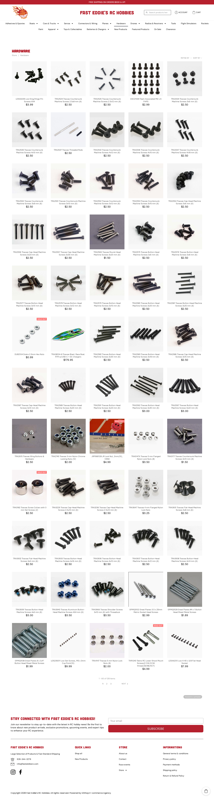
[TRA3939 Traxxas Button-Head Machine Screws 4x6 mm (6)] (29, 589)
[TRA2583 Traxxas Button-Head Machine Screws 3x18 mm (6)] (145, 334)
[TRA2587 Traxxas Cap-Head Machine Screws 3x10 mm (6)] (29, 385)
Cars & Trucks (49, 23)
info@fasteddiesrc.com (27, 764)
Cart (198, 12)
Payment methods (171, 764)
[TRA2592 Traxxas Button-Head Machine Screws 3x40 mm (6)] (145, 385)
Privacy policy (169, 759)
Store (14, 55)
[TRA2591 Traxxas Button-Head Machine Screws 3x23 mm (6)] (107, 385)
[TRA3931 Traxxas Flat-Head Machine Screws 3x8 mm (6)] (184, 487)
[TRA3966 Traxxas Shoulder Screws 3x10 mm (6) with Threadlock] (107, 589)
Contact (122, 759)
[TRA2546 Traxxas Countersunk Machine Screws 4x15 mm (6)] (145, 129)
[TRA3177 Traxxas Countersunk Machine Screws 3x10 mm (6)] (184, 436)
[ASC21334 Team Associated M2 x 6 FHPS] (145, 78)
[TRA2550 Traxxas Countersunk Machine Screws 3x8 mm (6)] (29, 180)
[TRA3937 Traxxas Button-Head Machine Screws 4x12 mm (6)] (145, 538)
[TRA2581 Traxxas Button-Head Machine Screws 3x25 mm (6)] (184, 283)
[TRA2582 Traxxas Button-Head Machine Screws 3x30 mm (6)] (107, 334)
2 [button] (106, 684)
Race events (124, 764)
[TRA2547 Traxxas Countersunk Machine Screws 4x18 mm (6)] (184, 129)
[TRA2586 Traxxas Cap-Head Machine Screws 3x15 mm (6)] (184, 334)
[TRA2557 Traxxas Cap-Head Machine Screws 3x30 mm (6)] (68, 232)
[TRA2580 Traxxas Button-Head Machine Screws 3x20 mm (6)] (145, 283)
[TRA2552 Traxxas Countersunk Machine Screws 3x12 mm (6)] (107, 180)
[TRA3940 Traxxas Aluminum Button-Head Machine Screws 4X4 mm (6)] (68, 589)
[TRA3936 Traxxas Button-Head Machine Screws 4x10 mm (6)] (107, 538)
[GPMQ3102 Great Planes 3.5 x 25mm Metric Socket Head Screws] (145, 589)
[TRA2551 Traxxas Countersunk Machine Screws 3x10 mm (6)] (68, 180)
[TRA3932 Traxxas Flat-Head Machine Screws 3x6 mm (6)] (29, 538)
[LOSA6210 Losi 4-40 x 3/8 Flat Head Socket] (184, 640)
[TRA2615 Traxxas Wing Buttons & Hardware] (29, 436)
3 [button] (110, 684)
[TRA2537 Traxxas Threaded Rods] (68, 129)
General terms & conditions (175, 753)
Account (182, 12)
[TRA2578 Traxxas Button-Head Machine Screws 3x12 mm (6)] (68, 283)
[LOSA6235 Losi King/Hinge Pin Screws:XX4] (29, 78)
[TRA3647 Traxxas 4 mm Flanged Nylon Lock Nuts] (145, 487)
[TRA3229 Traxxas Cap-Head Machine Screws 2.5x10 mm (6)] (68, 487)
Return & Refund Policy (173, 775)
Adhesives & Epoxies (15, 23)
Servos (67, 23)
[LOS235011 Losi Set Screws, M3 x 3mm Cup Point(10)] (68, 640)
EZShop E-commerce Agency (96, 793)
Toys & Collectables (73, 29)
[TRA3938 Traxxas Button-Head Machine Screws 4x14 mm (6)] (184, 538)
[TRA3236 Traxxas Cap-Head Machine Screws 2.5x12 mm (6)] (107, 487)
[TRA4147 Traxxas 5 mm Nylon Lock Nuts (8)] (107, 640)
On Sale (157, 29)
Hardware (121, 23)
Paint (41, 29)
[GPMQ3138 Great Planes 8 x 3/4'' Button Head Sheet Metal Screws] (29, 640)
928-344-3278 (24, 759)
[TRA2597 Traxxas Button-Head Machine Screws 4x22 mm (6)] (184, 385)
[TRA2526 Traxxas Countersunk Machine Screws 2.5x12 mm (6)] (107, 78)
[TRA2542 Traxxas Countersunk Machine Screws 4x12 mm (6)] (107, 129)
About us (123, 753)
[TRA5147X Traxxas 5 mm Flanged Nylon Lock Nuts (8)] (145, 436)
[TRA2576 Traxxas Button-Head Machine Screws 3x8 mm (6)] (184, 232)
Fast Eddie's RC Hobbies (107, 12)
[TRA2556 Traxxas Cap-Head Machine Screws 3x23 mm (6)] (29, 232)
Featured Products (140, 29)
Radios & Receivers (154, 23)
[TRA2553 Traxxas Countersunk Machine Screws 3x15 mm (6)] (145, 180)
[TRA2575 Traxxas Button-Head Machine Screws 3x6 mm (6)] (145, 232)
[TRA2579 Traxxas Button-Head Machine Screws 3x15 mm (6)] (107, 283)
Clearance (170, 29)
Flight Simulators (188, 23)
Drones (134, 23)
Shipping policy (170, 770)
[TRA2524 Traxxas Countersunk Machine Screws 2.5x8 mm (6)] (68, 78)
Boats (32, 23)
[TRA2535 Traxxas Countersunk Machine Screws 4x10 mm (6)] (29, 129)
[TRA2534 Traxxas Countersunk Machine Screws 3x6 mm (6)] (184, 78)
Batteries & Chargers (96, 29)
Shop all (78, 753)
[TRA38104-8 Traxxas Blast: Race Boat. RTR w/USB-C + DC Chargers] (68, 334)
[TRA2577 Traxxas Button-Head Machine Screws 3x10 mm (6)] (29, 283)
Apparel (51, 29)
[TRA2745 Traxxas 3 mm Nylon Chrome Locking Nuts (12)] (68, 436)
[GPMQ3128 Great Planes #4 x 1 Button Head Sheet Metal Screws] (184, 589)
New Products (120, 29)
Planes (105, 23)
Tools (173, 23)
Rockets (205, 23)
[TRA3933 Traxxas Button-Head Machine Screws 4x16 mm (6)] (68, 538)
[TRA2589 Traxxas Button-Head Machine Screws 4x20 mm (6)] (68, 385)
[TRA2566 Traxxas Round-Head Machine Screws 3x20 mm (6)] (107, 232)
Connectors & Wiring (87, 23)
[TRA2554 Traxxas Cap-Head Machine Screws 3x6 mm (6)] (184, 180)
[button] (125, 684)
